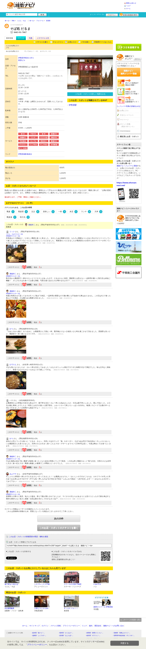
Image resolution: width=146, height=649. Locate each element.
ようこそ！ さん (97, 14)
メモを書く (85, 42)
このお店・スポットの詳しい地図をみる (90, 94)
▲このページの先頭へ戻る (130, 620)
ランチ (85, 211)
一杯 (61, 211)
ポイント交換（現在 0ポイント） (127, 125)
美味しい (48, 211)
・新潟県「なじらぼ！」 (66, 635)
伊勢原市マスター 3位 (13, 236)
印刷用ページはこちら (102, 42)
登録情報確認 (125, 131)
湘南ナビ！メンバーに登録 (127, 166)
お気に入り (72, 42)
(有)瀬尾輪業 (9, 608)
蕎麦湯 (11, 217)
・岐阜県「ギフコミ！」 (93, 635)
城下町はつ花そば (11, 584)
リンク (84, 626)
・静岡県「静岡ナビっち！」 (94, 633)
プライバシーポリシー (71, 626)
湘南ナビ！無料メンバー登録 (129, 72)
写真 (30, 38)
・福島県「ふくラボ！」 (39, 635)
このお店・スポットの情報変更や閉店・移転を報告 (28, 537)
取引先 (24, 217)
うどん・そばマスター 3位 (14, 234)
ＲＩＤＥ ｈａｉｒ (71, 608)
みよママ (13, 474)
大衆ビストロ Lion (41, 608)
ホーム (128, 8)
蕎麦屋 (22, 211)
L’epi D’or (97, 584)
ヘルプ (128, 6)
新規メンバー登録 (129, 14)
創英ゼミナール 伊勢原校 (103, 607)
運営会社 (97, 626)
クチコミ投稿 (55, 626)
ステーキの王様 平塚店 (72, 584)
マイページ (124, 120)
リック (12, 232)
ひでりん (13, 365)
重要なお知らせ (131, 3)
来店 (73, 211)
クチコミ (21, 38)
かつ (11, 329)
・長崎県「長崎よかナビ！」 (121, 633)
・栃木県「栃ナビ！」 (38, 633)
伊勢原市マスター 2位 (13, 276)
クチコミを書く (42, 42)
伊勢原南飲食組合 (25, 154)
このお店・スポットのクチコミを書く (58, 528)
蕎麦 (10, 211)
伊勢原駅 (73, 105)
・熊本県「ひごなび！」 (66, 633)
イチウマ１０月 (43, 38)
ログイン (112, 14)
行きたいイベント (127, 115)
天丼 (98, 211)
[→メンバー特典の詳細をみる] (128, 106)
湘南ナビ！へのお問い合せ (113, 626)
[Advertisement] (80, 5)
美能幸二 (31, 225)
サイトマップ (34, 626)
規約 (90, 626)
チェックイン (58, 42)
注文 (34, 211)
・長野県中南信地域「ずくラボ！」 (123, 635)
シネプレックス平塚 (42, 584)
